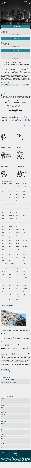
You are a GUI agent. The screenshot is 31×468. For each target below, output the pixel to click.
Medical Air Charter (6, 43)
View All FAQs (15, 58)
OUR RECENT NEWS (7, 377)
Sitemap (24, 455)
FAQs (14, 452)
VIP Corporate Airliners (21, 178)
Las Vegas (4, 412)
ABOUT (6, 452)
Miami (3, 416)
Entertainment (6, 32)
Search (9, 371)
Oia (2, 94)
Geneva (3, 436)
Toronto (3, 445)
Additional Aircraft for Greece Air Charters (8, 181)
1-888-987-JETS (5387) (19, 455)
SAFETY (10, 452)
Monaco (3, 438)
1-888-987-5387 (13, 353)
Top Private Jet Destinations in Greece (10, 379)
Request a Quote (3, 353)
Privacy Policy (27, 455)
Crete (3, 91)
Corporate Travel (6, 30)
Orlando (3, 419)
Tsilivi (2, 95)
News (15, 453)
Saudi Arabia (4, 441)
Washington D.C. (4, 426)
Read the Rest (14, 382)
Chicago (3, 403)
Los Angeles (4, 414)
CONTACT (27, 452)
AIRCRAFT (23, 452)
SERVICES (18, 452)
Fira (2, 92)
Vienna (3, 447)
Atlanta (3, 398)
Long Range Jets (5, 178)
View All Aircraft (15, 46)
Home (3, 452)
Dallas (3, 405)
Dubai (3, 434)
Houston (3, 410)
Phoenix (3, 423)
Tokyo (3, 443)
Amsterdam (4, 431)
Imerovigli (3, 93)
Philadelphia (4, 421)
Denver (3, 407)
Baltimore (3, 400)
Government (5, 31)
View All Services (15, 34)
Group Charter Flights (7, 44)
